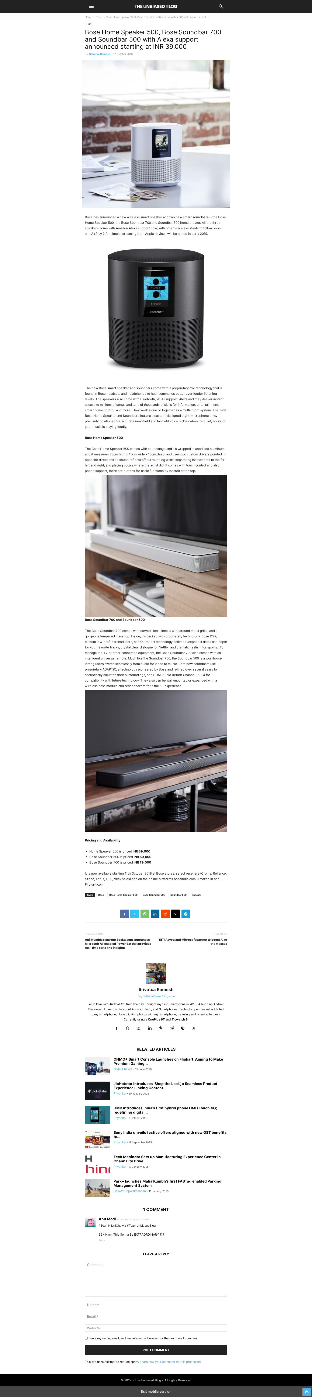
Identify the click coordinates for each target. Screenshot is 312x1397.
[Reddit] (171, 1028)
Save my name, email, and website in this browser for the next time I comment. (144, 1338)
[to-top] (306, 1390)
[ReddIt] (165, 914)
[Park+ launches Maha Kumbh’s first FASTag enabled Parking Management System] (97, 1188)
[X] (134, 914)
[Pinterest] (160, 1028)
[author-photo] (156, 983)
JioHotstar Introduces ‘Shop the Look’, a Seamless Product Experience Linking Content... (165, 1086)
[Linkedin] (155, 914)
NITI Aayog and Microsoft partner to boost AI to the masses (193, 941)
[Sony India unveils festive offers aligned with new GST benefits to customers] (97, 1139)
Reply (102, 1240)
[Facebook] (124, 914)
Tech (99, 17)
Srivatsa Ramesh (99, 54)
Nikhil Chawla (123, 1069)
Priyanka (120, 1093)
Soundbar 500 (178, 894)
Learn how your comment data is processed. (171, 1361)
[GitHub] (127, 1028)
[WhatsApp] (145, 914)
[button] (91, 6)
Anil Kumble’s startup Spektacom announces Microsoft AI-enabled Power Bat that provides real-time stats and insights (118, 943)
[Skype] (182, 1028)
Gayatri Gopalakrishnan (130, 1191)
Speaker (196, 894)
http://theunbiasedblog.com (156, 996)
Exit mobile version (156, 1391)
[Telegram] (185, 914)
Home (88, 17)
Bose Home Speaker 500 (123, 894)
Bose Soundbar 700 (154, 894)
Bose (101, 894)
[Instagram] (138, 1028)
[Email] (175, 914)
